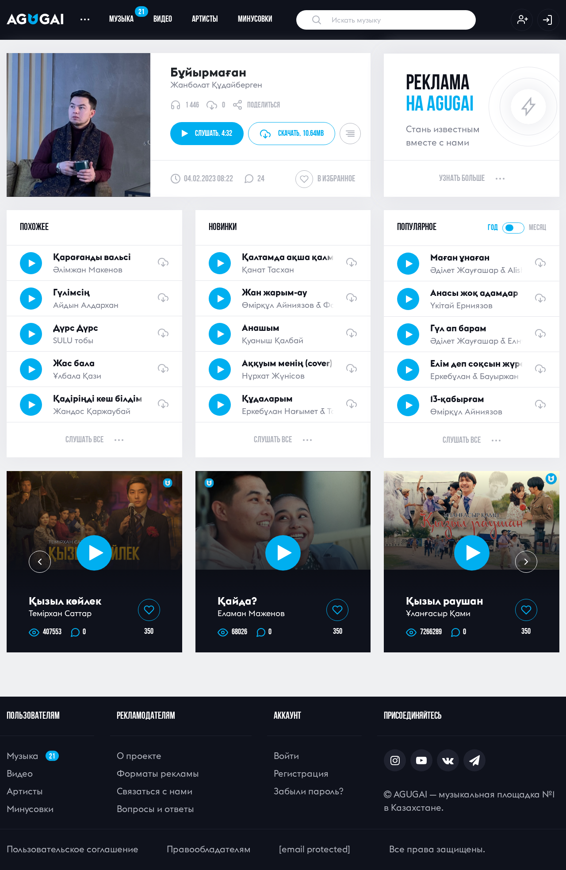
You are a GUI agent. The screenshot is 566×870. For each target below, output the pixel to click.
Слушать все (84, 440)
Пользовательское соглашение (72, 849)
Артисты (205, 19)
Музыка (126, 15)
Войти (286, 755)
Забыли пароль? (308, 791)
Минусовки (255, 19)
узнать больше (462, 178)
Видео (162, 19)
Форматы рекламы (158, 773)
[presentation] (40, 562)
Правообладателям (209, 849)
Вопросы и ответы (155, 808)
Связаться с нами (154, 791)
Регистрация (301, 773)
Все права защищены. (437, 849)
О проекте (139, 755)
